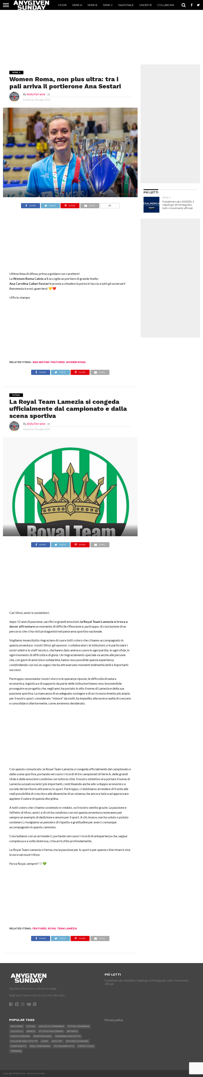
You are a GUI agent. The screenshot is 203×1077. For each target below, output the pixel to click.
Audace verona (20, 1036)
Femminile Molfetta (67, 1036)
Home (62, 5)
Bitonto (72, 1031)
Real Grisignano (40, 1046)
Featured (58, 362)
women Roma (76, 362)
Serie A (77, 5)
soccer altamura (77, 1041)
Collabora (165, 5)
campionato (18, 1046)
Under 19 (145, 5)
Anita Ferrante (36, 94)
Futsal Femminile (78, 1026)
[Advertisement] (101, 34)
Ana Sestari (41, 362)
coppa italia (86, 1046)
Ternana (16, 1051)
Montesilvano (43, 1036)
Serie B (92, 5)
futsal (31, 1026)
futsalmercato (64, 1046)
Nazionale (126, 5)
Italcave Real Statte (24, 1041)
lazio (44, 1041)
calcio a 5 (17, 1031)
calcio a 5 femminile (51, 1026)
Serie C (108, 5)
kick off (57, 1041)
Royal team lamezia (62, 928)
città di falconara (51, 1031)
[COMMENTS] (110, 204)
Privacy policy (114, 1020)
